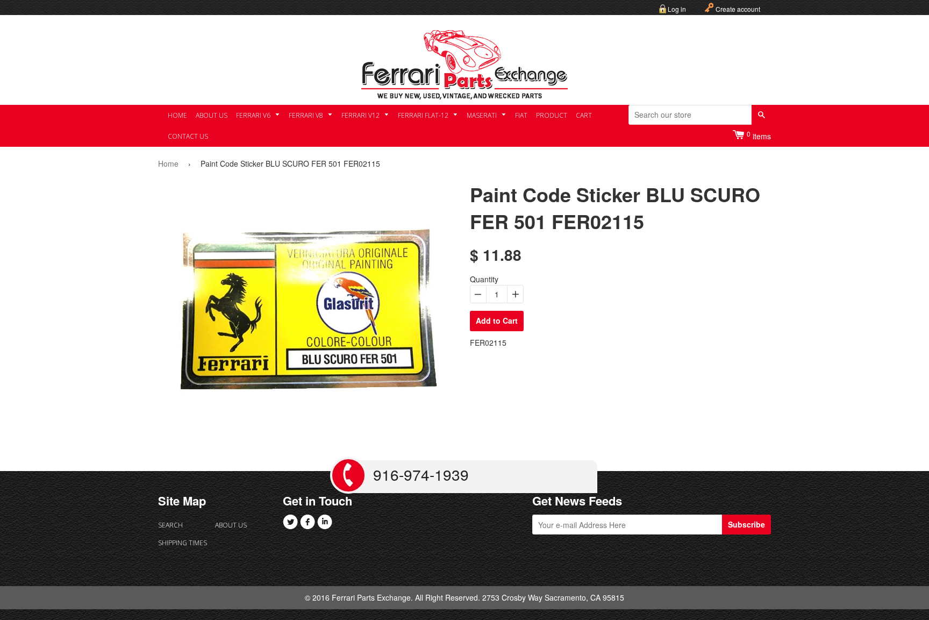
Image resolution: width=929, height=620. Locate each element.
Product (551, 115)
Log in (677, 8)
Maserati (482, 115)
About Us (211, 115)
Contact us (188, 136)
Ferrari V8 (307, 115)
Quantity (484, 279)
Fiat (521, 115)
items (759, 135)
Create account (738, 8)
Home (177, 115)
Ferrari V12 (361, 115)
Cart (584, 115)
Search (170, 525)
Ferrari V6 (254, 115)
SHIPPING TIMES (182, 542)
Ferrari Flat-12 (424, 115)
